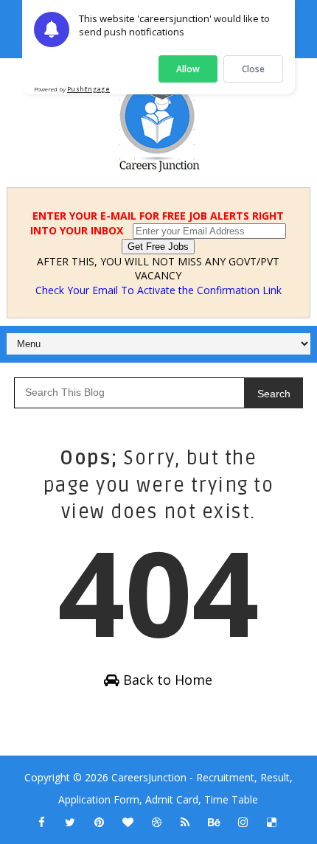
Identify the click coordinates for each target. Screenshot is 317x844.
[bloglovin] (127, 822)
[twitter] (70, 822)
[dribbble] (156, 822)
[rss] (185, 822)
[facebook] (41, 822)
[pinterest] (99, 822)
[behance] (214, 822)
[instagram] (242, 822)
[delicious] (271, 822)
